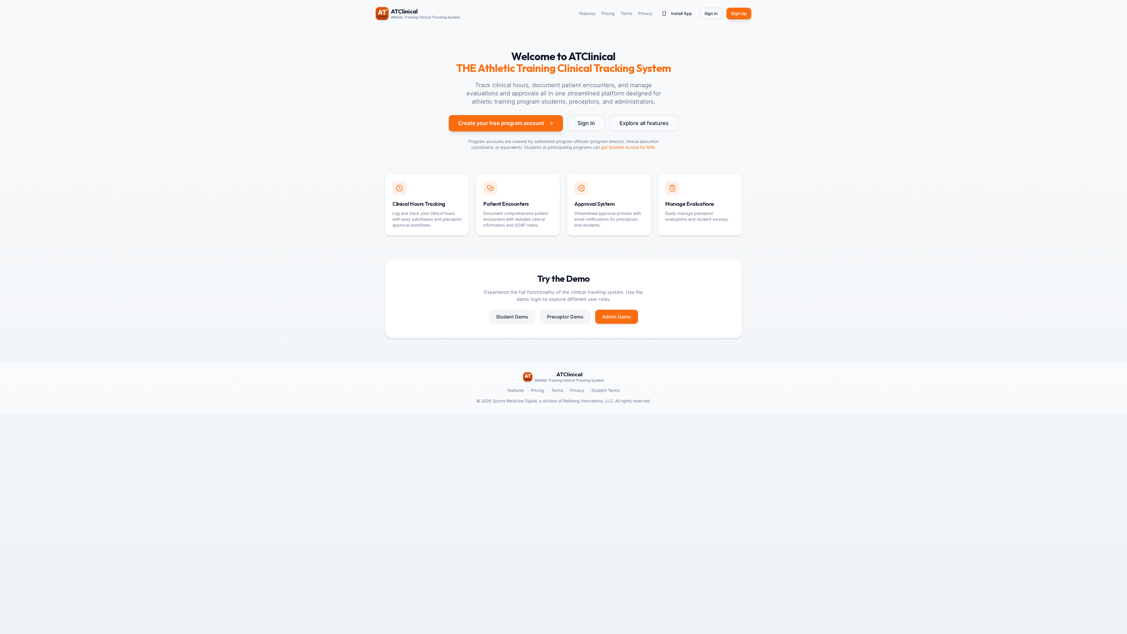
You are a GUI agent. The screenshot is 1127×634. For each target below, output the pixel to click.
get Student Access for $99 (627, 147)
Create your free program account (501, 123)
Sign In (711, 13)
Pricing (608, 13)
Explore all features (644, 123)
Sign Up (739, 13)
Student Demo (512, 317)
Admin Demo (616, 317)
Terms (626, 13)
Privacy (645, 13)
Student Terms (605, 390)
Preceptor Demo (565, 317)
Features (587, 13)
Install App (681, 13)
